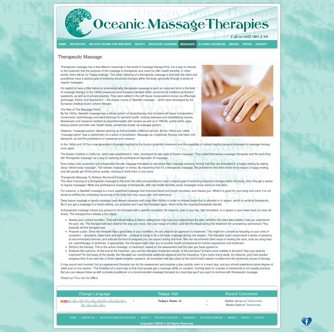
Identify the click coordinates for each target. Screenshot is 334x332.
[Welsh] (103, 305)
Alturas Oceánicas (212, 44)
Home (62, 44)
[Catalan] (62, 301)
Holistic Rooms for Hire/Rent (110, 44)
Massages (187, 44)
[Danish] (65, 301)
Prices (247, 44)
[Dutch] (70, 301)
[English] (76, 301)
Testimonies (254, 301)
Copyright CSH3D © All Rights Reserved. (167, 323)
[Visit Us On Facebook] (306, 321)
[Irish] (94, 301)
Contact (261, 44)
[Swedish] (97, 305)
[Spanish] (90, 305)
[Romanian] (124, 301)
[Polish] (112, 301)
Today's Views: (168, 301)
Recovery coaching (163, 44)
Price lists (80, 278)
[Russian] (84, 305)
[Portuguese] (118, 301)
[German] (88, 301)
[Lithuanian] (100, 301)
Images (234, 44)
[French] (82, 301)
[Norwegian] (106, 301)
